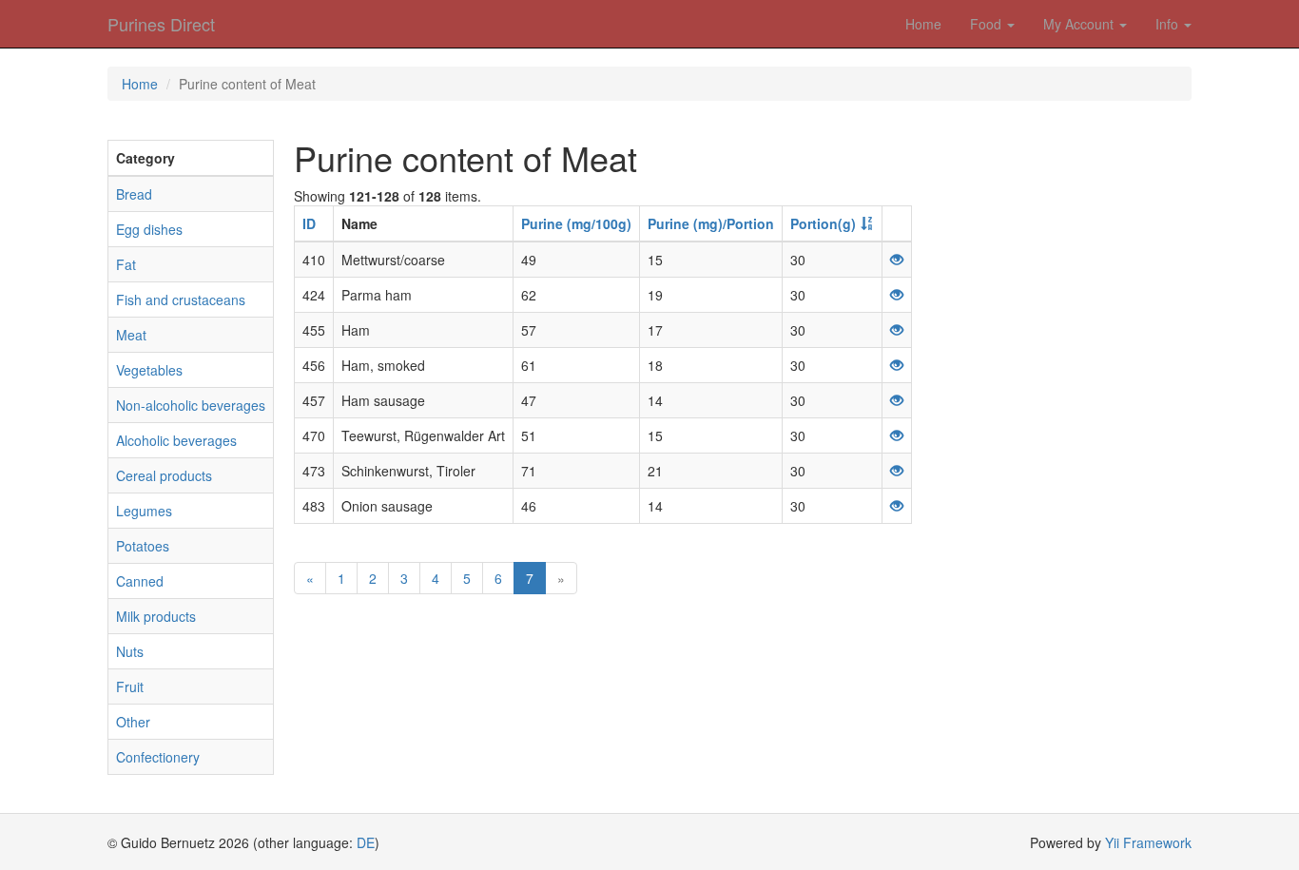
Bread (134, 193)
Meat (131, 334)
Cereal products (164, 475)
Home (923, 23)
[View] (896, 259)
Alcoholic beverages (176, 440)
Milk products (156, 616)
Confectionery (158, 756)
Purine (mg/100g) (576, 223)
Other (133, 721)
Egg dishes (149, 229)
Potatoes (142, 545)
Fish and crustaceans (180, 299)
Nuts (130, 651)
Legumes (144, 510)
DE (366, 842)
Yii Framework (1148, 842)
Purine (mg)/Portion (711, 223)
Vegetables (149, 369)
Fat (126, 264)
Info (1168, 23)
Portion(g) (823, 223)
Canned (140, 580)
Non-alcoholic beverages (190, 405)
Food (987, 23)
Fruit (130, 686)
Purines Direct (161, 23)
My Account (1080, 23)
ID (309, 223)
